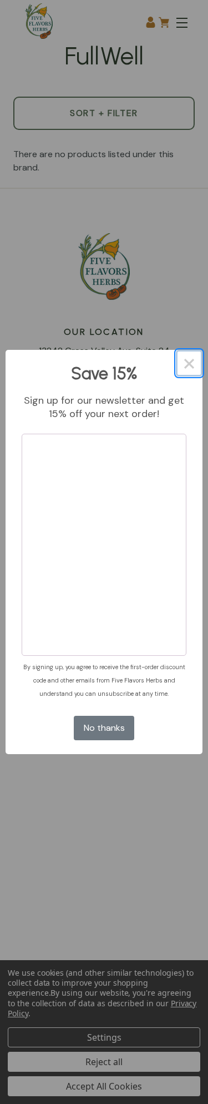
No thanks (104, 728)
